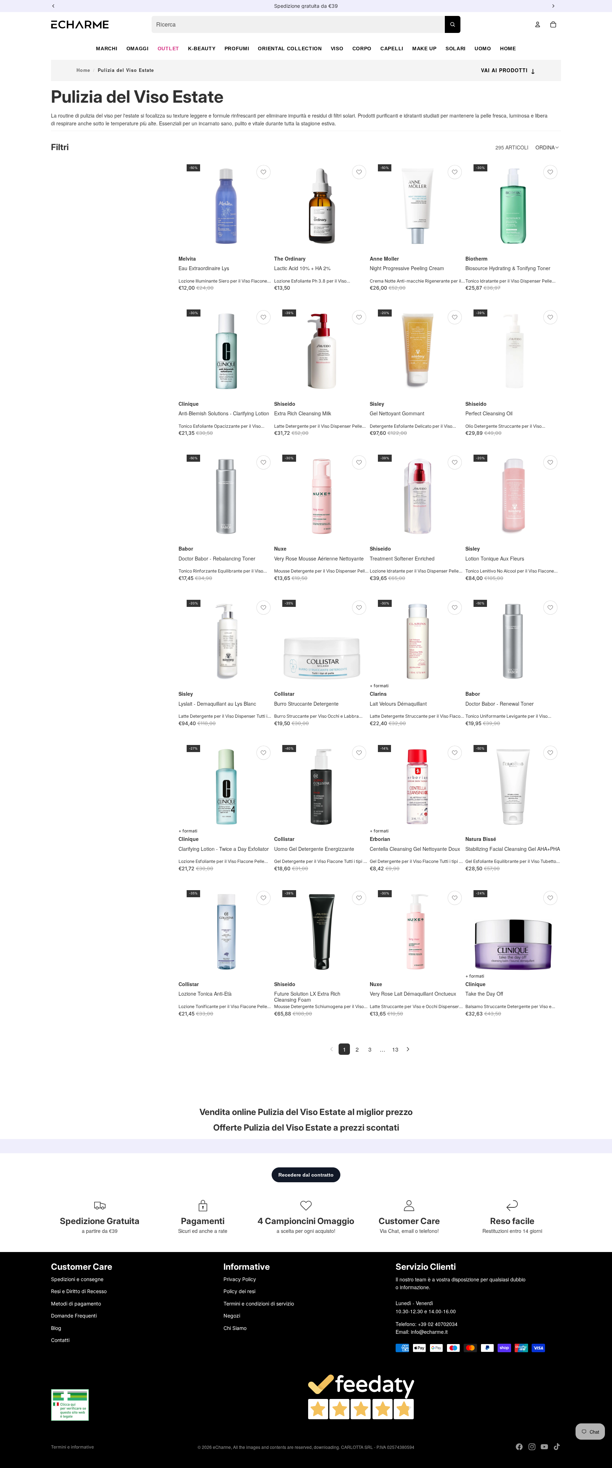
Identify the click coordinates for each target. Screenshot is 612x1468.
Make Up (424, 48)
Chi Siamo (234, 1328)
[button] (548, 147)
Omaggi (137, 48)
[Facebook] (519, 1447)
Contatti (60, 1340)
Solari (456, 48)
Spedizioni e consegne (77, 1279)
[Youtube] (544, 1447)
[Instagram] (532, 1447)
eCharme (222, 1447)
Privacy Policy (239, 1279)
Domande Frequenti (74, 1316)
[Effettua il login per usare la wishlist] (263, 172)
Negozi (231, 1316)
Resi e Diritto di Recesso (79, 1291)
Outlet (168, 48)
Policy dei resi (239, 1291)
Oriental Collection (290, 48)
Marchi (106, 48)
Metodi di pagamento (76, 1304)
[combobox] (306, 24)
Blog (56, 1328)
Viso (337, 48)
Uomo (483, 48)
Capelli (391, 48)
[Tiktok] (556, 1447)
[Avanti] (408, 1049)
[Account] (537, 24)
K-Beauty (202, 48)
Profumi (237, 48)
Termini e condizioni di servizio (258, 1304)
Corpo (362, 48)
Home (508, 48)
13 (395, 1049)
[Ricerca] (452, 24)
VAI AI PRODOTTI (508, 70)
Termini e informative (72, 1447)
